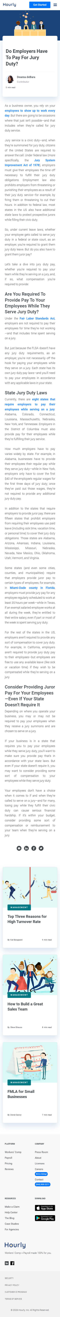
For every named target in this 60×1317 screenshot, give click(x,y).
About (38, 1157)
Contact (39, 1179)
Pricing (8, 1163)
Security (9, 1278)
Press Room (41, 1152)
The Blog (9, 1218)
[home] (9, 5)
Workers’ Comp (13, 1152)
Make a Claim (12, 1206)
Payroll (8, 1157)
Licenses (39, 1163)
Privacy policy (12, 1285)
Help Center (11, 1212)
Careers (39, 1169)
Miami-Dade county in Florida (32, 587)
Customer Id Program (16, 1292)
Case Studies (12, 1223)
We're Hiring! (41, 1174)
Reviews (9, 1169)
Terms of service (13, 1299)
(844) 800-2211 (42, 1184)
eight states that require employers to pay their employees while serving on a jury (30, 404)
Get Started (39, 4)
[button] (55, 4)
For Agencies (12, 1229)
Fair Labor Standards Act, (37, 318)
